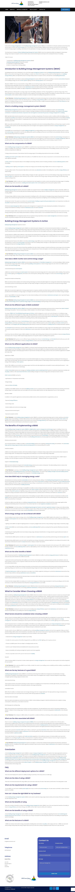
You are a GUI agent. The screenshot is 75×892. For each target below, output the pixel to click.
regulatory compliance (46, 503)
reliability (33, 653)
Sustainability (13, 296)
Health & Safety (33, 9)
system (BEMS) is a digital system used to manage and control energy (37, 429)
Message (41, 859)
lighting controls (29, 388)
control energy (21, 47)
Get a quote (65, 9)
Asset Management (15, 206)
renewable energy (28, 465)
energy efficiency (40, 99)
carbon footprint (8, 176)
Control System (18, 268)
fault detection (54, 316)
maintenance (28, 329)
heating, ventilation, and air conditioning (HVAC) (37, 370)
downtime (40, 207)
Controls (23, 321)
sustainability (8, 127)
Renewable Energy (14, 461)
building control (51, 324)
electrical (39, 170)
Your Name (41, 843)
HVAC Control (8, 375)
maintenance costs (29, 86)
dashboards (57, 710)
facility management (46, 262)
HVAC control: (9, 161)
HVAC (10, 273)
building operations (25, 484)
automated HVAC (20, 371)
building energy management (31, 45)
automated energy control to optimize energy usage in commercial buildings (24, 301)
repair (64, 536)
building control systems (34, 263)
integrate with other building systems (21, 324)
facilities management (49, 189)
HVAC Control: (9, 370)
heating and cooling (50, 443)
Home (6, 9)
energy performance (31, 502)
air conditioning (63, 481)
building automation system (28, 182)
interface (61, 625)
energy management (16, 45)
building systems (64, 471)
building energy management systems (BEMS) (23, 721)
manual (23, 541)
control (37, 74)
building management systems (42, 630)
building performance (60, 75)
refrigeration (19, 273)
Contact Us (42, 9)
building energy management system (16, 797)
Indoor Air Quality (13, 385)
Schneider (9, 327)
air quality (7, 202)
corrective (17, 435)
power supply (25, 788)
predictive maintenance (32, 587)
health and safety (29, 736)
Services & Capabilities (22, 9)
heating (67, 117)
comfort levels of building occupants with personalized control (41, 201)
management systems (39, 72)
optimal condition (18, 732)
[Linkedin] (51, 888)
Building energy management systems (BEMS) (24, 137)
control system (8, 94)
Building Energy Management (13, 62)
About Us (12, 9)
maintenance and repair (52, 295)
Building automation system (12, 156)
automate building (30, 443)
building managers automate (54, 471)
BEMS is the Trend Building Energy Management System (22, 313)
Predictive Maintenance (11, 571)
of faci (40, 262)
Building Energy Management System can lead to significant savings (40, 507)
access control (60, 322)
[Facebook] (54, 888)
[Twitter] (57, 888)
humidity (13, 117)
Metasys (27, 321)
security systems (39, 80)
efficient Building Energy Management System (28, 52)
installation (67, 604)
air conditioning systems (60, 161)
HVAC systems (24, 80)
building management (30, 130)
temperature (28, 88)
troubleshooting (54, 602)
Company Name (59, 843)
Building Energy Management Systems (22, 60)
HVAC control (38, 182)
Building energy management (11, 109)
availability (67, 601)
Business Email (42, 851)
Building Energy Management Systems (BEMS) (23, 253)
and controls (62, 79)
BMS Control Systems (16, 887)
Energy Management (30, 79)
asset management (52, 215)
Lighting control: (9, 166)
